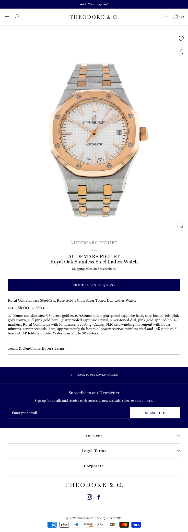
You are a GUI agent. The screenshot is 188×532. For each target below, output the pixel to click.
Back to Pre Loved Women (97, 375)
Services (94, 435)
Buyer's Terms (53, 348)
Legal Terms (94, 451)
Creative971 (114, 518)
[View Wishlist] (165, 17)
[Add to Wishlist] (181, 39)
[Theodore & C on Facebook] (99, 496)
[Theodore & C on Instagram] (89, 496)
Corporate (94, 466)
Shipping (78, 269)
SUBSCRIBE (155, 413)
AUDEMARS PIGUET (94, 242)
